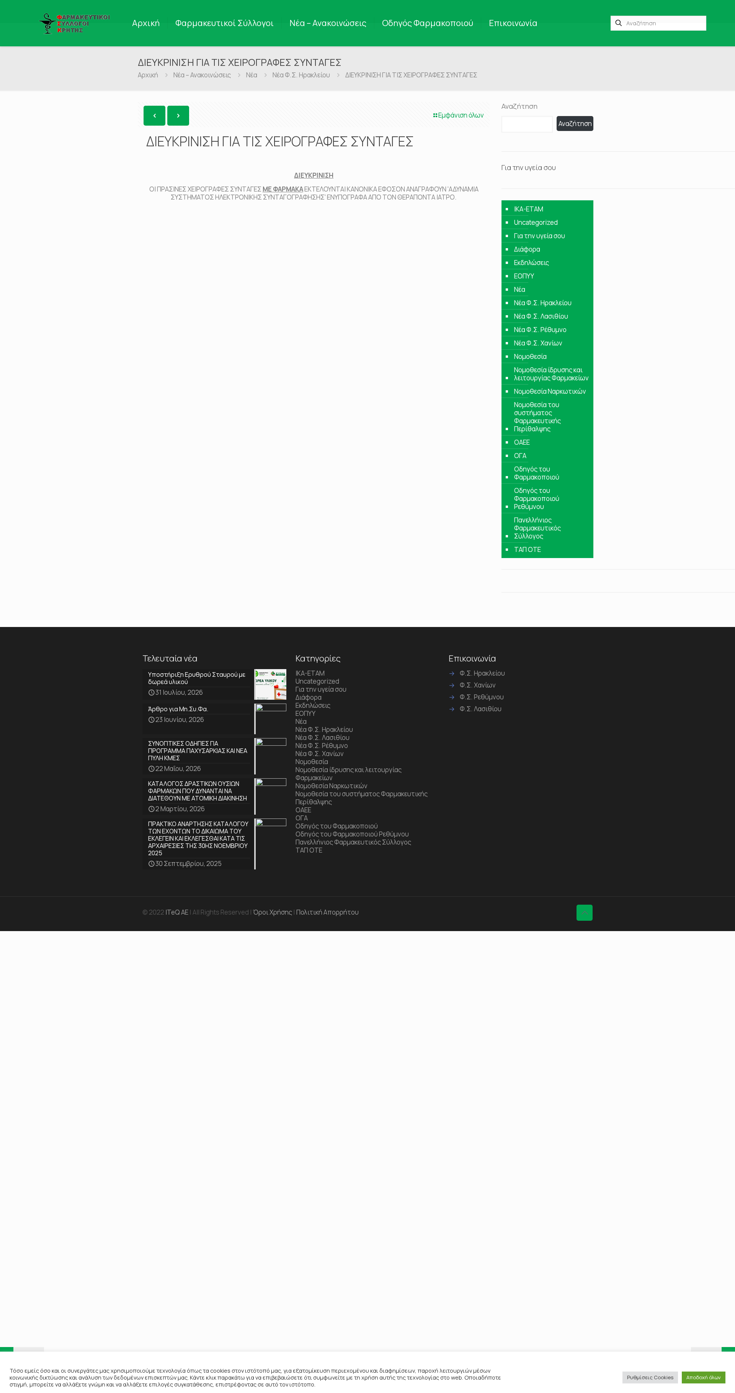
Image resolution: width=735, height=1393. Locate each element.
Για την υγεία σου (539, 235)
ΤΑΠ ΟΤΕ (527, 549)
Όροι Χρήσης (272, 912)
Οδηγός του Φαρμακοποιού (536, 473)
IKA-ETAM (528, 209)
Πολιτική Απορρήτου (327, 912)
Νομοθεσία (530, 356)
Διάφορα (527, 249)
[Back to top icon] (585, 913)
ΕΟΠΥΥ (524, 276)
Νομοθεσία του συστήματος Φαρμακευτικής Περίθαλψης (537, 416)
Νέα (251, 74)
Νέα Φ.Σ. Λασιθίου (541, 316)
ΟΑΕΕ (522, 442)
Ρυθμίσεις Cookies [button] (650, 1377)
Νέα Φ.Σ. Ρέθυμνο (540, 329)
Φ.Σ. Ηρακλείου (482, 673)
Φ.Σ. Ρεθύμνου (482, 696)
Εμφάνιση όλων (461, 115)
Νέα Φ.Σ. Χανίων (538, 343)
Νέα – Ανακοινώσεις (202, 74)
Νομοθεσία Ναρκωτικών (550, 391)
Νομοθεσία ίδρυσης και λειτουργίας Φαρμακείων (551, 373)
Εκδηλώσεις (531, 262)
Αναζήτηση (519, 106)
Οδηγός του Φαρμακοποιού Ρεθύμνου (536, 498)
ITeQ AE (176, 912)
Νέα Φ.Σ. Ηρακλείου (301, 74)
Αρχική (148, 74)
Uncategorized (536, 222)
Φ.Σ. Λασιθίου (480, 708)
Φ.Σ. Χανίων (478, 685)
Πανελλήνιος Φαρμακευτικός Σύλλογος (537, 528)
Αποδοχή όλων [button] (703, 1377)
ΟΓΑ (520, 455)
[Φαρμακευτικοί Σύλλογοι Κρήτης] (75, 23)
